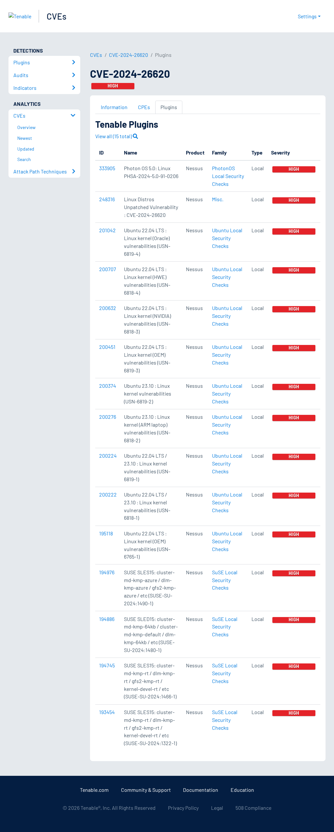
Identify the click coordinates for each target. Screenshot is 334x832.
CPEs (144, 107)
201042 (107, 230)
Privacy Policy (183, 808)
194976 (106, 572)
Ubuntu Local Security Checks (227, 238)
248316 (107, 199)
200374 (107, 386)
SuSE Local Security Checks (224, 580)
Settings (307, 16)
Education (242, 790)
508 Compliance (253, 808)
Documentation (200, 790)
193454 (107, 712)
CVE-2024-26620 (128, 55)
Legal (217, 808)
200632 (107, 308)
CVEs (57, 16)
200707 (107, 269)
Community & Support (146, 790)
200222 (108, 494)
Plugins (168, 107)
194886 (106, 619)
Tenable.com (94, 790)
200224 (108, 455)
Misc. (217, 199)
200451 (107, 347)
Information (114, 107)
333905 (107, 168)
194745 (107, 665)
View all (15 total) (114, 136)
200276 (107, 417)
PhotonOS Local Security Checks (228, 176)
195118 (106, 533)
